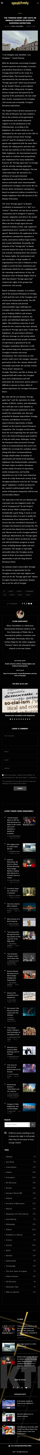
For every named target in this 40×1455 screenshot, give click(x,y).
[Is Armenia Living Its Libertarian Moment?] (8, 1404)
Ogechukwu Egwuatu (11, 945)
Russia (20, 595)
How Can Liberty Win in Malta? (13, 905)
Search (7, 1120)
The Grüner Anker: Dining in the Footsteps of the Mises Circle (13, 1031)
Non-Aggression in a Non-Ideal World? (13, 846)
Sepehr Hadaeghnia (10, 1018)
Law (5, 595)
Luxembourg (21, 1219)
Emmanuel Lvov (14, 1056)
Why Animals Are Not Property (13, 920)
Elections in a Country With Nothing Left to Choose (13, 1050)
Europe (11, 591)
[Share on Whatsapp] (26, 603)
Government (29, 591)
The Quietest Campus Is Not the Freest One (13, 956)
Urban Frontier (21, 1276)
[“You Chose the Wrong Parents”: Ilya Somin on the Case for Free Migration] (29, 935)
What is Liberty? (21, 1292)
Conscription (21, 1167)
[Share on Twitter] (24, 603)
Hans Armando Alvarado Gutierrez (13, 1095)
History (21, 1209)
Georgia (19, 591)
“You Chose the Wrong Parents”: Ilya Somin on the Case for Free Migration (13, 936)
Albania (21, 1157)
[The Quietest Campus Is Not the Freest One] (29, 957)
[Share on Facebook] (22, 603)
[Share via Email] (31, 603)
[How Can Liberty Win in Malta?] (29, 907)
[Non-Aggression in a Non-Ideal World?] (29, 847)
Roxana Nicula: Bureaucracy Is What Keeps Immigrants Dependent (13, 975)
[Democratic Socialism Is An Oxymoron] (20, 701)
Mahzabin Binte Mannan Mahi (13, 962)
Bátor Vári (12, 1111)
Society (28, 595)
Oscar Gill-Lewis (14, 880)
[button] (4, 704)
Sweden (21, 1255)
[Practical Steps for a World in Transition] (29, 891)
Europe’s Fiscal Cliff (21, 1193)
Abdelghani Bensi (14, 851)
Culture (21, 1172)
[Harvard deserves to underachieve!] (8, 1417)
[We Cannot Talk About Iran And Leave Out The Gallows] (29, 1011)
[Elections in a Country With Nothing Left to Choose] (29, 1050)
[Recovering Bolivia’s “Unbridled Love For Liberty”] (29, 1088)
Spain (21, 1250)
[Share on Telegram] (29, 603)
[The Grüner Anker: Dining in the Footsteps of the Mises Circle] (29, 1031)
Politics (12, 595)
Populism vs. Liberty (21, 1235)
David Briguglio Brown (13, 910)
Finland (21, 1198)
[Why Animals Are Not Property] (29, 922)
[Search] (38, 3)
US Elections (21, 1281)
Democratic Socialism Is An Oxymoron (20, 715)
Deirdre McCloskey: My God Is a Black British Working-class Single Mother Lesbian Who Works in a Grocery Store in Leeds (13, 869)
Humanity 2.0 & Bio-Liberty (21, 1214)
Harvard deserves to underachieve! (25, 1415)
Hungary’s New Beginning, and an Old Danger (13, 1106)
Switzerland (21, 1261)
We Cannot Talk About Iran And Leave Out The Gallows (13, 1011)
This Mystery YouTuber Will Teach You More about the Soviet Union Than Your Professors (27, 1430)
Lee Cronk (12, 1000)
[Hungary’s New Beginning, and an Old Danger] (29, 1107)
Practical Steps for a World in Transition (13, 890)
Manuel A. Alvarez (14, 895)
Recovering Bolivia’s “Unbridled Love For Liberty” (13, 1088)
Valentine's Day (21, 1287)
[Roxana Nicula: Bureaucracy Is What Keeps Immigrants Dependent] (29, 974)
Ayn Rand (21, 1162)
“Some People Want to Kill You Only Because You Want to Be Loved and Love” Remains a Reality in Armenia (14, 826)
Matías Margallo (14, 924)
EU (4, 591)
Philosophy (21, 1224)
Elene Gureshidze (17, 26)
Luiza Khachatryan (15, 836)
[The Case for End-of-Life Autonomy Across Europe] (29, 1068)
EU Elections (21, 1183)
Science (21, 1240)
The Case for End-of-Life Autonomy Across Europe (13, 1068)
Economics (21, 1177)
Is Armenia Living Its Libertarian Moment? (25, 1402)
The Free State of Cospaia (21, 1271)
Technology (21, 1266)
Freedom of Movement (21, 1203)
